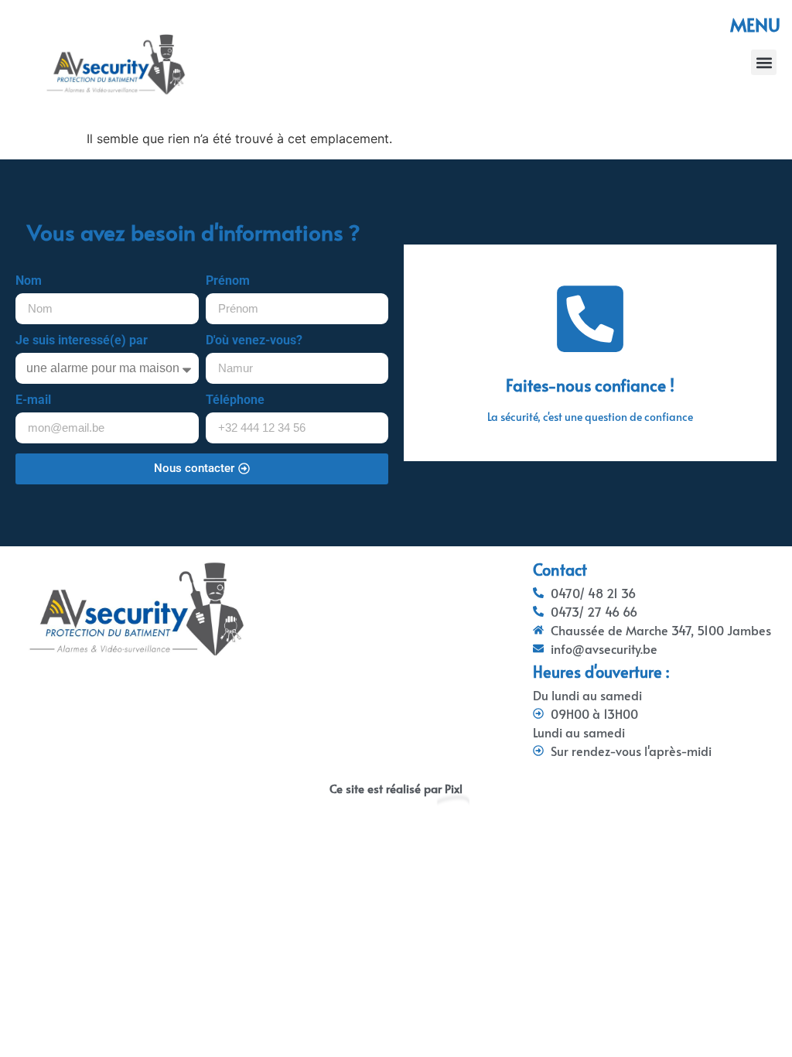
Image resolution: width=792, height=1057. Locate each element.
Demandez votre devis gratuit (590, 392)
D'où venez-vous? (254, 340)
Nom (28, 281)
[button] (764, 62)
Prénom (228, 281)
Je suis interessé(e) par (81, 340)
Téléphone (235, 400)
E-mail (33, 400)
